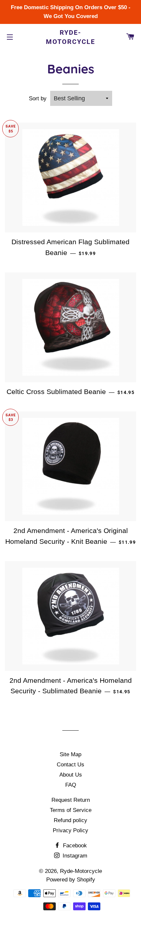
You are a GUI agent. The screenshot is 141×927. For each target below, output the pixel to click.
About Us (70, 775)
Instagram (74, 856)
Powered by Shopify (70, 880)
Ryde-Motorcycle (70, 37)
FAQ (70, 785)
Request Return (70, 800)
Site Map (70, 754)
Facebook (74, 845)
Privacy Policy (70, 830)
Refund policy (70, 820)
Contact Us (70, 764)
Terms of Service (70, 810)
